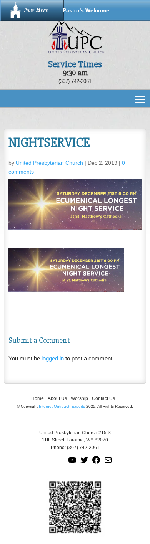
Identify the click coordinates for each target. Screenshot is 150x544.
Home (37, 398)
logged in (53, 358)
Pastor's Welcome (86, 10)
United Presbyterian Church (49, 163)
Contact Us (103, 398)
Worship (79, 398)
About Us (57, 398)
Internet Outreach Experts (62, 406)
